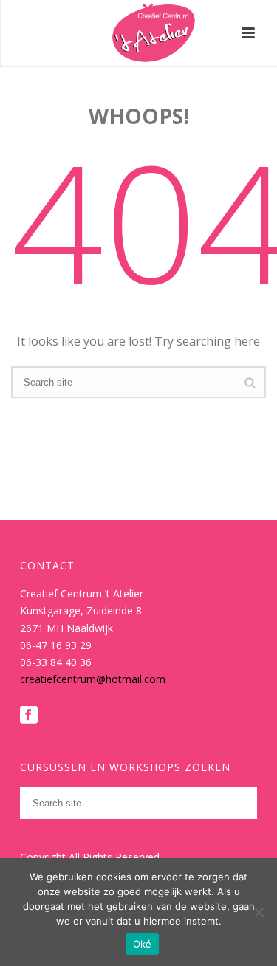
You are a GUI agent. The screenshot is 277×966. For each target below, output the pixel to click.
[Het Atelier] (138, 33)
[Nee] (258, 912)
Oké (142, 944)
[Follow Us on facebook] (29, 715)
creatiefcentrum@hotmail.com (92, 679)
